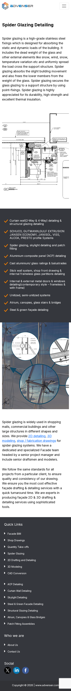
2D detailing (36, 436)
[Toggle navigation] (64, 6)
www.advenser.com (47, 685)
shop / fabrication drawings (36, 441)
